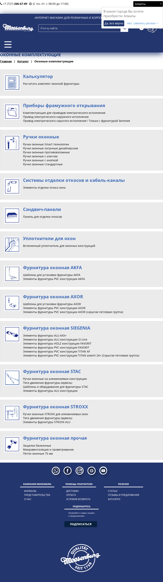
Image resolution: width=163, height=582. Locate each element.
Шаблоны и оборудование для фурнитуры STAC (55, 387)
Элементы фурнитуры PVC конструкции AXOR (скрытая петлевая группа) (73, 312)
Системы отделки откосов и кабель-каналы (74, 180)
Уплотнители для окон (49, 238)
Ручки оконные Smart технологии (46, 144)
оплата (71, 495)
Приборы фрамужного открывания (64, 105)
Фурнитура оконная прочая (55, 438)
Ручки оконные (41, 137)
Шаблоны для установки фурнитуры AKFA (51, 275)
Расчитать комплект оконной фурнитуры (51, 84)
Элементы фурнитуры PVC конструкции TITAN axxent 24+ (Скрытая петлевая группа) (81, 355)
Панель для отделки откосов (42, 217)
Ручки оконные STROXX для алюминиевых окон (55, 414)
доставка (72, 491)
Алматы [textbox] (140, 4)
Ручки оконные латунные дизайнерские (50, 148)
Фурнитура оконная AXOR (53, 296)
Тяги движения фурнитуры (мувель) (47, 383)
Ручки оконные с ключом (40, 156)
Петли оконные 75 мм (38, 453)
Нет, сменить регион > (142, 23)
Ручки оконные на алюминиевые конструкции (55, 379)
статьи (112, 491)
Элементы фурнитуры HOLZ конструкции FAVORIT (57, 343)
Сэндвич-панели (42, 209)
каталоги (114, 499)
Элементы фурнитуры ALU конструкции (50, 391)
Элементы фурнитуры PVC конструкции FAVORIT (56, 347)
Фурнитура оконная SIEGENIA (56, 328)
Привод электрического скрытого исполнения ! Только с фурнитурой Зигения (76, 121)
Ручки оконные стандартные (43, 164)
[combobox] (148, 4)
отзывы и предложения (123, 495)
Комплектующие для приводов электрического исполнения (64, 113)
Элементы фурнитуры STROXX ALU (46, 422)
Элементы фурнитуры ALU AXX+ (45, 335)
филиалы (30, 491)
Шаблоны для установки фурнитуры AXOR (52, 304)
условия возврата (78, 499)
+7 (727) (14, 4)
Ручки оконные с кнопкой (40, 160)
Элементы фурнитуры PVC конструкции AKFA (54, 279)
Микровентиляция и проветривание (48, 449)
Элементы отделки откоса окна (44, 187)
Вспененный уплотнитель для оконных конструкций (59, 246)
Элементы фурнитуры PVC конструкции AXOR (54, 308)
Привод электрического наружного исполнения (56, 117)
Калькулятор (38, 76)
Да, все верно (114, 23)
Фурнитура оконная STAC (52, 371)
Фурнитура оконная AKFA (52, 267)
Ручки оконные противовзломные (46, 152)
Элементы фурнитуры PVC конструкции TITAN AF (56, 351)
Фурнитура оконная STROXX (55, 407)
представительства (37, 495)
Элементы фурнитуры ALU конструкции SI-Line (55, 339)
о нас (27, 499)
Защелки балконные (37, 445)
